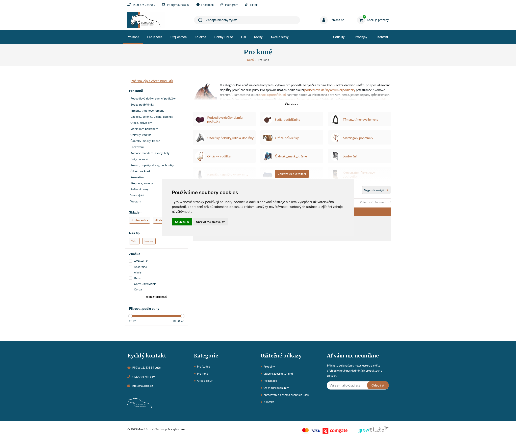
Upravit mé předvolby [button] (210, 221)
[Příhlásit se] (324, 14)
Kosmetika (137, 177)
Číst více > (292, 104)
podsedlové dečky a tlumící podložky (329, 90)
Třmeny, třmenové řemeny (147, 110)
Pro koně (133, 37)
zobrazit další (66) (156, 296)
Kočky (258, 37)
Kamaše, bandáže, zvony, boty (150, 153)
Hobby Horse (223, 37)
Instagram (231, 4)
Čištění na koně (140, 171)
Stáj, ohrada (179, 37)
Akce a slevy (280, 37)
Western (135, 201)
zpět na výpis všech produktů (152, 81)
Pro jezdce (154, 37)
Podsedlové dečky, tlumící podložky (153, 98)
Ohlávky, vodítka (140, 134)
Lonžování (137, 147)
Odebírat (377, 385)
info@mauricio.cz (178, 4)
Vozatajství (137, 195)
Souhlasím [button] (182, 221)
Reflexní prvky (139, 189)
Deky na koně (139, 159)
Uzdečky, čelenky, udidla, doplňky (151, 116)
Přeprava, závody (141, 183)
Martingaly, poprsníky (144, 128)
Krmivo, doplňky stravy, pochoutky (152, 165)
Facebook (207, 4)
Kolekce (200, 37)
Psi (243, 37)
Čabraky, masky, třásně (145, 140)
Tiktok (254, 4)
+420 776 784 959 (143, 4)
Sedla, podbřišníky (142, 104)
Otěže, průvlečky (141, 122)
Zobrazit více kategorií (292, 173)
